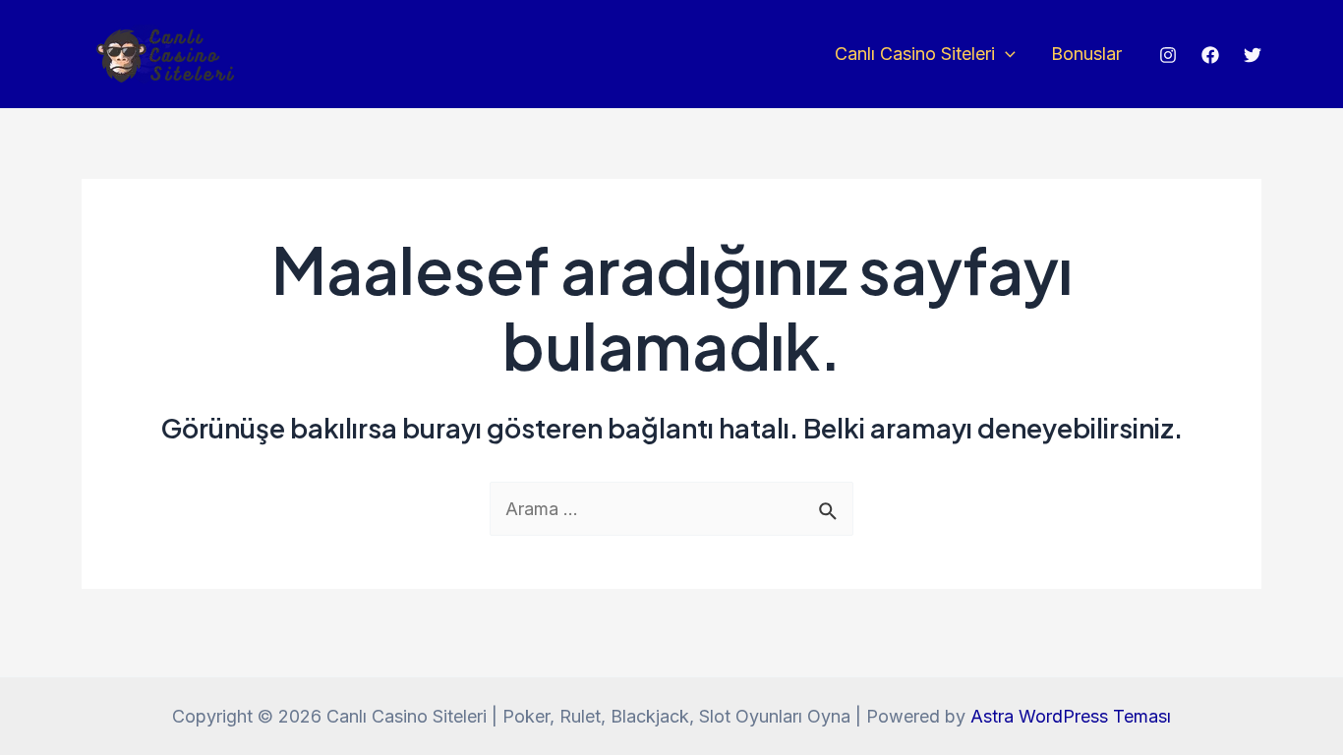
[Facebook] (1210, 55)
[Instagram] (1168, 55)
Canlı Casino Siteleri (915, 53)
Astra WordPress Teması (1070, 716)
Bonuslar (1086, 53)
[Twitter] (1252, 55)
